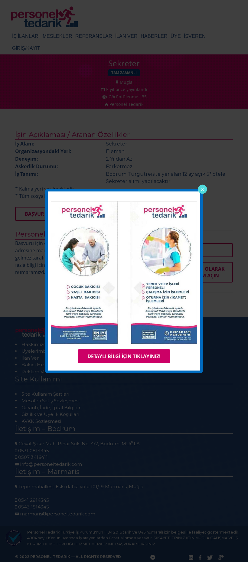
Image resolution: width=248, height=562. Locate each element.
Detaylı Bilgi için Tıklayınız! (124, 356)
